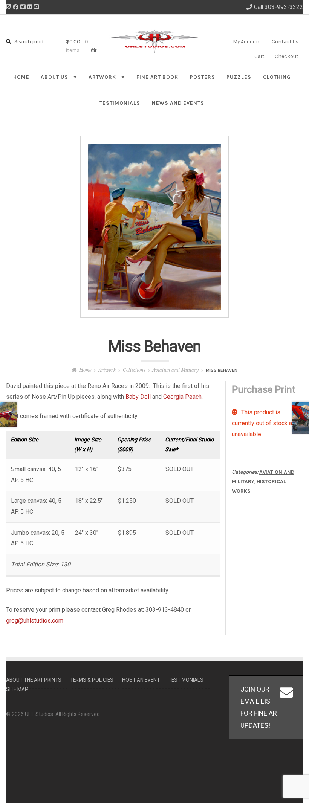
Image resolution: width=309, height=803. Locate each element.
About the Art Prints (33, 680)
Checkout (286, 56)
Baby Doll (138, 396)
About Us (54, 77)
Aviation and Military (175, 370)
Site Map (17, 689)
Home (21, 77)
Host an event (141, 680)
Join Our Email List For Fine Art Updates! (260, 707)
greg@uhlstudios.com (34, 620)
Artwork (102, 77)
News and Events (178, 103)
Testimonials (119, 103)
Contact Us (285, 41)
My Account (247, 41)
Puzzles (238, 77)
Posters (202, 77)
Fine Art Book (157, 77)
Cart (259, 56)
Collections (134, 370)
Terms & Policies (91, 680)
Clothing (277, 77)
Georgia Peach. (183, 396)
